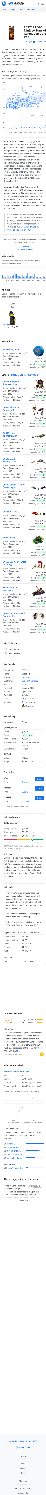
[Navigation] (40, 3)
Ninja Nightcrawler (15, 1151)
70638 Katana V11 (12, 511)
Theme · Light (24, 1447)
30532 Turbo (9, 537)
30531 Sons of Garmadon (10, 589)
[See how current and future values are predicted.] (43, 762)
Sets (4, 10)
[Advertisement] (24, 20)
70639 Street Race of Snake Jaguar (14, 486)
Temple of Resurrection (17, 1154)
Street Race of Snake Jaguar (19, 1147)
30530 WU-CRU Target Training (14, 563)
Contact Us (23, 1493)
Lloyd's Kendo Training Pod (19, 1168)
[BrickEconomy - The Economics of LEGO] (12, 3)
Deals (23, 1473)
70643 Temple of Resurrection (11, 383)
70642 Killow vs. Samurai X (11, 408)
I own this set (13, 649)
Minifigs (23, 1468)
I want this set (14, 654)
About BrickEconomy (23, 1488)
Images (29, 41)
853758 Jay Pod (11, 349)
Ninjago (12, 10)
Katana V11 (12, 1144)
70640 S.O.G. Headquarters (10, 460)
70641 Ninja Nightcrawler (10, 434)
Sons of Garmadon (27, 10)
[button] (42, 78)
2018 (10, 359)
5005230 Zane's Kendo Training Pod (14, 614)
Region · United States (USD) (24, 1441)
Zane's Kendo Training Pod (18, 1158)
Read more (24, 1199)
